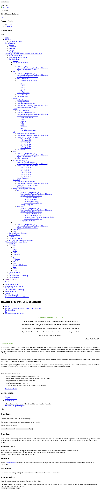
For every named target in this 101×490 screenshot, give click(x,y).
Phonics (15, 61)
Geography (20, 206)
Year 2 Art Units (26, 141)
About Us (8, 39)
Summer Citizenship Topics (33, 203)
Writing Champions (23, 100)
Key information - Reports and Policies (21, 240)
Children (11, 236)
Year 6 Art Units (26, 148)
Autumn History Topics (31, 197)
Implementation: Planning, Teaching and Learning (32, 68)
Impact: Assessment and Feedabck (27, 157)
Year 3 (23, 86)
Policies (11, 50)
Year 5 (23, 89)
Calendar (11, 45)
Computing (16, 180)
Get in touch (5, 2)
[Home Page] (5, 7)
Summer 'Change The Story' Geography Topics (39, 217)
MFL (14, 267)
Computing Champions (24, 187)
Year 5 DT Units (26, 174)
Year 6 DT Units (26, 176)
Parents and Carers (14, 235)
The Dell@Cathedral (15, 238)
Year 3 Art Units (26, 142)
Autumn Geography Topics (33, 213)
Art (14, 132)
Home (7, 38)
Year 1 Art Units (26, 139)
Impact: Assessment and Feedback (27, 70)
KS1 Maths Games (22, 94)
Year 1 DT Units (26, 167)
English (15, 98)
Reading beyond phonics (20, 62)
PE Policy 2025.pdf (11, 389)
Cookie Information (11, 399)
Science (15, 109)
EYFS (22, 82)
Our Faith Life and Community (18, 233)
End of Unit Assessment (28, 130)
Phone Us (9, 25)
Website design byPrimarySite (15, 406)
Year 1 (23, 84)
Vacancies (12, 48)
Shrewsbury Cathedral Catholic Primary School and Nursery (23, 54)
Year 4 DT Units (26, 173)
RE (14, 64)
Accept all (12, 429)
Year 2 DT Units (26, 169)
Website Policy (9, 400)
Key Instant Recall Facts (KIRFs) (27, 80)
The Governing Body (15, 41)
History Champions (27, 204)
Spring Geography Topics (32, 215)
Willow (23, 123)
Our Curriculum (14, 59)
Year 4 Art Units (26, 144)
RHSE (15, 231)
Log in (3, 17)
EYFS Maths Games (23, 93)
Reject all (4, 429)
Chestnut (23, 121)
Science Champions (23, 110)
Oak (22, 128)
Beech (22, 125)
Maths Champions (22, 78)
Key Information (10, 43)
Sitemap (7, 397)
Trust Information (14, 52)
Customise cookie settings (24, 429)
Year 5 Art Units (26, 146)
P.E (14, 222)
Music (14, 151)
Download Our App (11, 279)
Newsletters (12, 46)
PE (13, 256)
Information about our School (18, 57)
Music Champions (22, 158)
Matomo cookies (11, 462)
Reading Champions (23, 101)
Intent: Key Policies (23, 66)
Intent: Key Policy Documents (26, 73)
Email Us (9, 27)
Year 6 (23, 91)
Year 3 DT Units (26, 171)
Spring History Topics (31, 199)
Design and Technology (20, 160)
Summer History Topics (31, 201)
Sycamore (24, 126)
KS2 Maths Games (22, 96)
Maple (22, 119)
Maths (14, 71)
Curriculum (12, 245)
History (19, 190)
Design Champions (23, 178)
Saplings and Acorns (27, 117)
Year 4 (23, 87)
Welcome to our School (16, 55)
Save (18, 488)
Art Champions (21, 149)
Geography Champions (28, 220)
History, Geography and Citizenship (24, 189)
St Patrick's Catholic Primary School (16, 242)
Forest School (17, 229)
